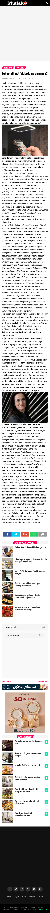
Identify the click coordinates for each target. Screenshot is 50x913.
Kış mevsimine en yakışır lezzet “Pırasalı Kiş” (27, 802)
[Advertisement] (25, 33)
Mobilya (32, 896)
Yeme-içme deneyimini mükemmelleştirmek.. (23, 814)
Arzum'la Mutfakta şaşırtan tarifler (29, 765)
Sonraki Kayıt (43, 681)
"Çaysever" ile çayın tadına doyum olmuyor (28, 754)
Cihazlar (20, 67)
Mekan (24, 896)
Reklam (40, 896)
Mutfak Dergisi (41, 909)
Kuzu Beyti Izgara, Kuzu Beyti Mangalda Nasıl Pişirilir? (26, 790)
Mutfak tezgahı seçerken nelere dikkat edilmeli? (27, 778)
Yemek (9, 896)
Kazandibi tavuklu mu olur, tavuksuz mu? (28, 742)
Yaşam (16, 896)
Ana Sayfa (8, 67)
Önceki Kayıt (6, 681)
